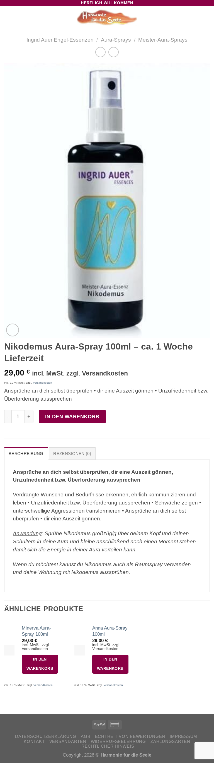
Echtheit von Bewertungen (130, 736)
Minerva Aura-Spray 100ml (36, 631)
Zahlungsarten (170, 741)
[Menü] (8, 17)
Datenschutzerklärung (45, 736)
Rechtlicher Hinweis (107, 746)
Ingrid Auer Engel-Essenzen (60, 40)
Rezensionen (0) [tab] (72, 453)
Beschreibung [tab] (26, 453)
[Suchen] (197, 17)
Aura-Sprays (116, 40)
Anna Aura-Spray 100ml (110, 631)
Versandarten (67, 741)
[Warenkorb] (207, 17)
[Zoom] (12, 330)
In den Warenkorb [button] (39, 664)
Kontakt (34, 741)
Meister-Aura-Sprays (163, 40)
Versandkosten (42, 382)
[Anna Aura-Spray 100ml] (79, 650)
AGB (85, 736)
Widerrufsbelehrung (118, 741)
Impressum (183, 736)
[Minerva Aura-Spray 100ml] (9, 650)
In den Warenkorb (72, 416)
